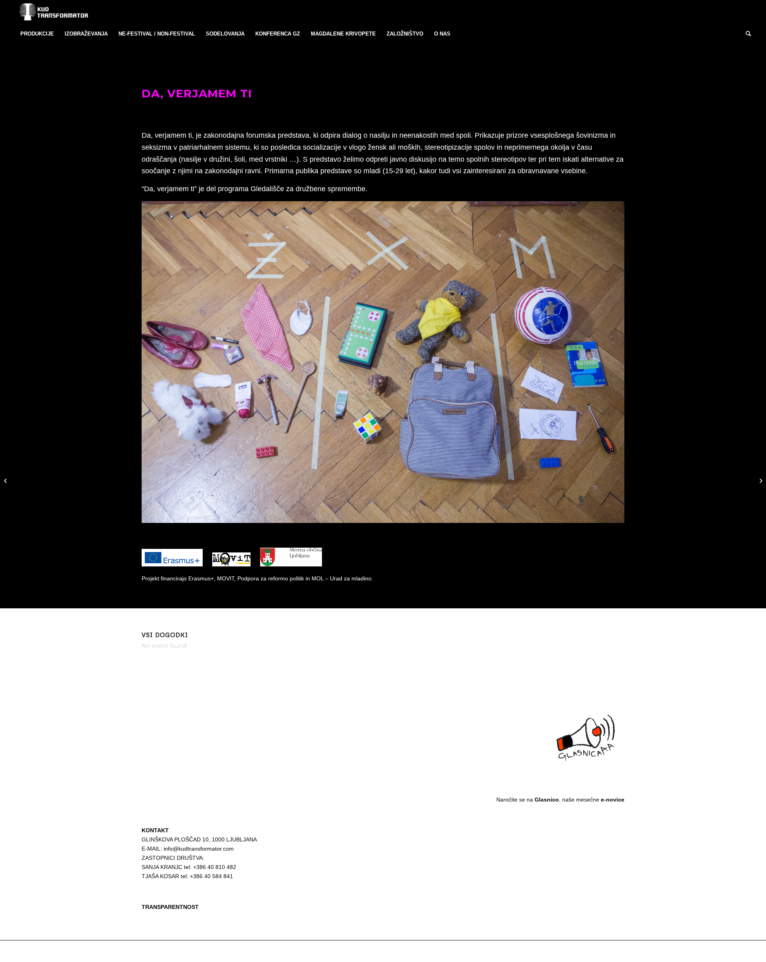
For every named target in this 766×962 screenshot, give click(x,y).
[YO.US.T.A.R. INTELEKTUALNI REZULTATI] (6, 481)
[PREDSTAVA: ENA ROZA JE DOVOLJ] (760, 481)
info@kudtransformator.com (199, 848)
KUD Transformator (188, 950)
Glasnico (547, 799)
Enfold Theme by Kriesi (233, 950)
